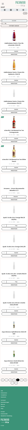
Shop (2, 23)
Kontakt (3, 411)
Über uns (3, 404)
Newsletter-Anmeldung (6, 416)
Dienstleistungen (5, 402)
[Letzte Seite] (16, 383)
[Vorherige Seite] (6, 380)
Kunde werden (4, 413)
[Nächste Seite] (12, 383)
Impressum (3, 397)
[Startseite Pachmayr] (20, 3)
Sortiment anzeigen (14, 25)
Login (25, 13)
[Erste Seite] (2, 380)
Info (18, 47)
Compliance (4, 395)
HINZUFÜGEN (14, 54)
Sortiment (3, 400)
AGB (2, 390)
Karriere (3, 406)
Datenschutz (4, 393)
